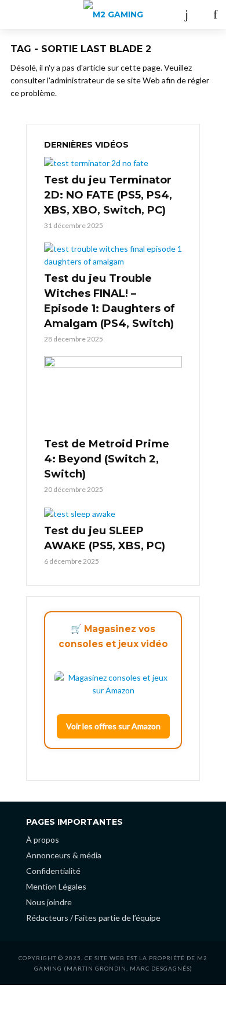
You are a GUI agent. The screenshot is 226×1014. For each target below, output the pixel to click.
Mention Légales (56, 886)
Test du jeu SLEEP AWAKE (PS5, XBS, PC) (104, 538)
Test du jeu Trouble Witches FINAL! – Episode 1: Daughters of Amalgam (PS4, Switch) (109, 301)
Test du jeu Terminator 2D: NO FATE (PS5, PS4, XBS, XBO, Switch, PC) (108, 195)
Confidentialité (53, 871)
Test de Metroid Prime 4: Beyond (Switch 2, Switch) (106, 459)
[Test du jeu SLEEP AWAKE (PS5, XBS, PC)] (113, 513)
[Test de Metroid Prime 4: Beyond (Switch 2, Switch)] (113, 394)
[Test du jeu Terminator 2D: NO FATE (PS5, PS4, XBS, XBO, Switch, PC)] (113, 163)
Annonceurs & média (63, 855)
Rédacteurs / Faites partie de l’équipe (93, 918)
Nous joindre (49, 902)
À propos (42, 839)
